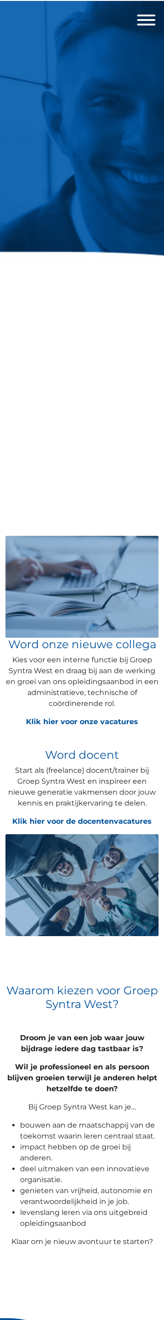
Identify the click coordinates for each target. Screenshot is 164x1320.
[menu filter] (82, 0)
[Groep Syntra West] (82, 265)
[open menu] (145, 17)
